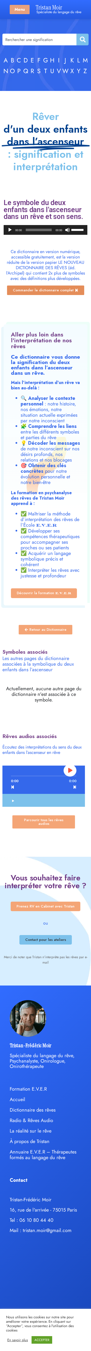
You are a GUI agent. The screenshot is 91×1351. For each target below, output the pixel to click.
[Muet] (67, 229)
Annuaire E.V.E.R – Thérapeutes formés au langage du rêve (43, 1154)
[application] (45, 230)
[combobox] (39, 39)
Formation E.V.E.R (28, 1089)
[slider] (78, 229)
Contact (18, 1180)
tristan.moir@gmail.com (47, 1230)
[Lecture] (10, 229)
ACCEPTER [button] (41, 1340)
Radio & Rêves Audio (31, 1120)
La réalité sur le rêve (30, 1130)
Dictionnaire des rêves (33, 1110)
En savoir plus (17, 1340)
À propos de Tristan (30, 1141)
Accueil (17, 1099)
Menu (20, 9)
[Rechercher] (82, 39)
